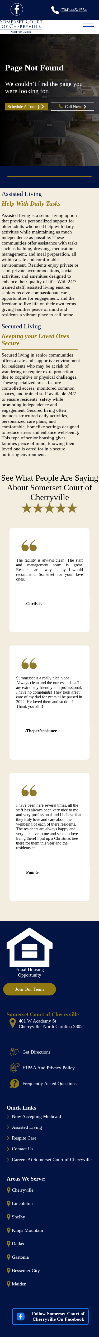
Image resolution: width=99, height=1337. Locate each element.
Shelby (18, 1216)
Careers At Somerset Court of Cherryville (52, 1159)
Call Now (73, 106)
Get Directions (36, 1052)
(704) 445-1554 (73, 10)
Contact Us (22, 1148)
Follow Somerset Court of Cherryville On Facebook (58, 1316)
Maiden (19, 1284)
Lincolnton (22, 1203)
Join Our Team (29, 989)
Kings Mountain (27, 1230)
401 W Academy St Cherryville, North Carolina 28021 (52, 1023)
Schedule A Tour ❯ (24, 106)
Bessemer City (26, 1270)
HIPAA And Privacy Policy (48, 1067)
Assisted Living (22, 193)
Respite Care (24, 1138)
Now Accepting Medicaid (36, 1116)
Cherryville (23, 1190)
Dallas (18, 1243)
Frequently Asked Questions (49, 1083)
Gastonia (20, 1257)
